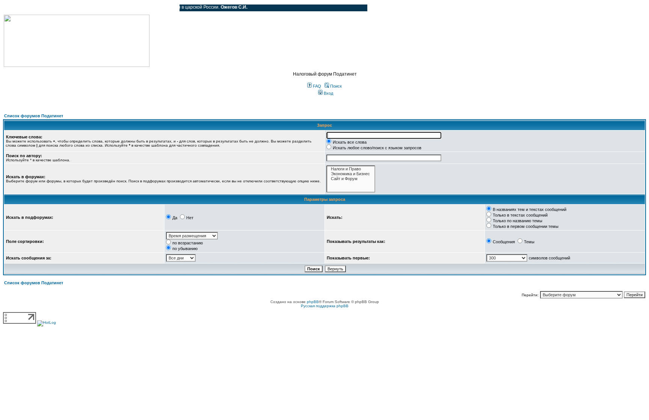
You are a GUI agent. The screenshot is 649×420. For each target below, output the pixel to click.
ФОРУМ (20, 8)
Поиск (335, 86)
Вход (328, 93)
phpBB (313, 302)
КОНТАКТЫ (143, 8)
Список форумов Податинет (33, 116)
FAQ (316, 86)
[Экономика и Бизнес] (351, 173)
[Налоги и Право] (351, 169)
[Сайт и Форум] (351, 178)
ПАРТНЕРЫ (110, 8)
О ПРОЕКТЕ (51, 8)
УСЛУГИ (80, 8)
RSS (168, 8)
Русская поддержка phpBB (325, 306)
